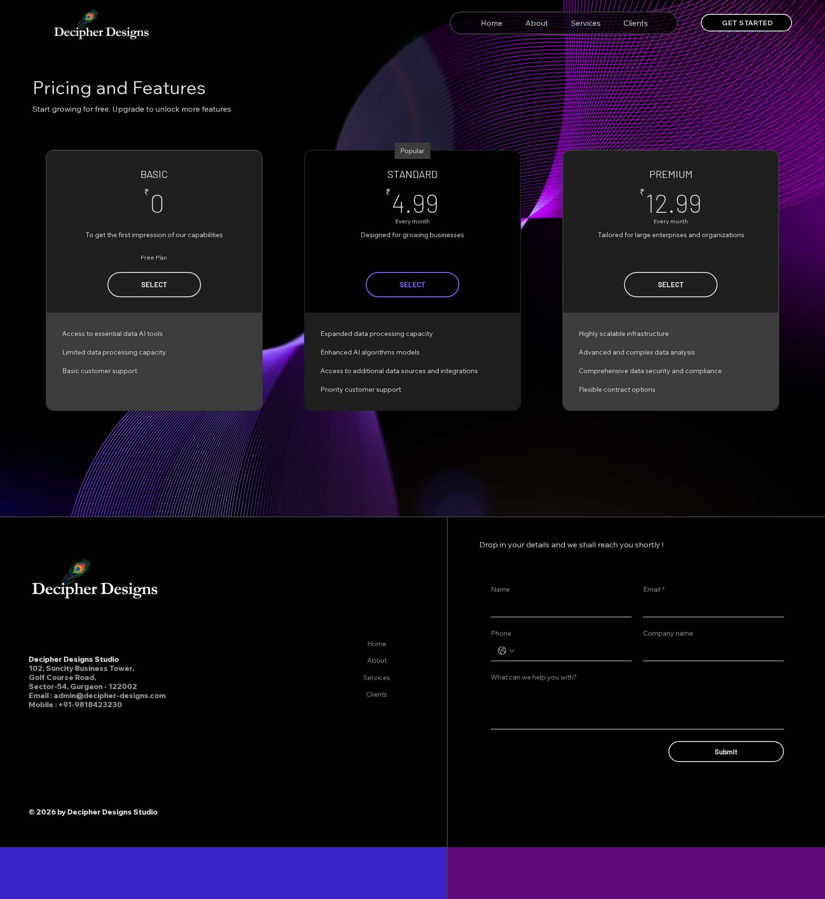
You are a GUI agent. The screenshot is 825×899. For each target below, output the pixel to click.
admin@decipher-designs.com (109, 695)
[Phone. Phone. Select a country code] (506, 651)
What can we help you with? (534, 677)
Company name (668, 633)
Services (376, 677)
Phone (501, 633)
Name (500, 589)
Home (376, 643)
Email (654, 589)
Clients (376, 694)
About (377, 660)
